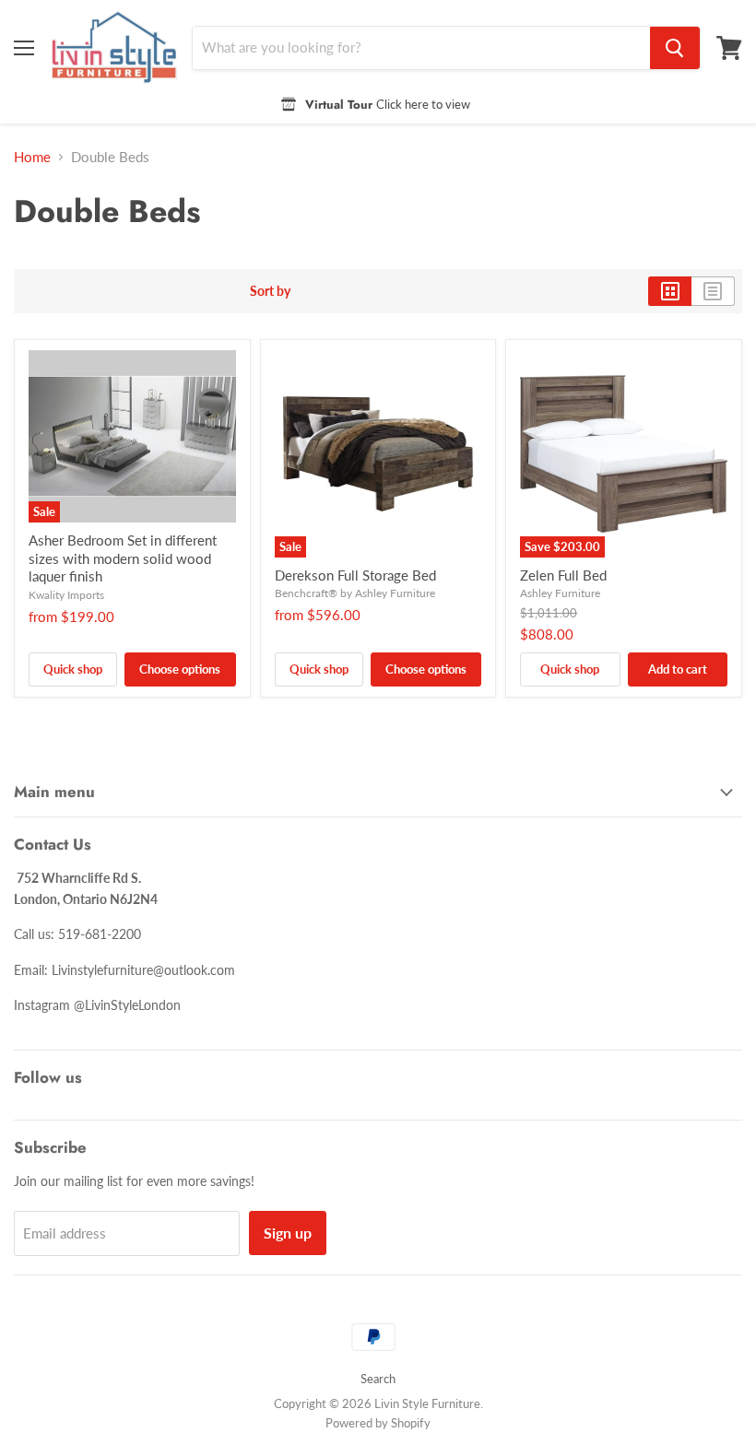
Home (32, 157)
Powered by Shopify (378, 1422)
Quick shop (72, 669)
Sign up (288, 1232)
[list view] (713, 291)
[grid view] (669, 291)
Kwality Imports (66, 595)
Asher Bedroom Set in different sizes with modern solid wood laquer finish (123, 558)
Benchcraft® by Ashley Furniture (355, 593)
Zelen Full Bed (563, 575)
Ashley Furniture (560, 593)
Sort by (270, 291)
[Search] (675, 48)
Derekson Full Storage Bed (355, 575)
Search (378, 1378)
